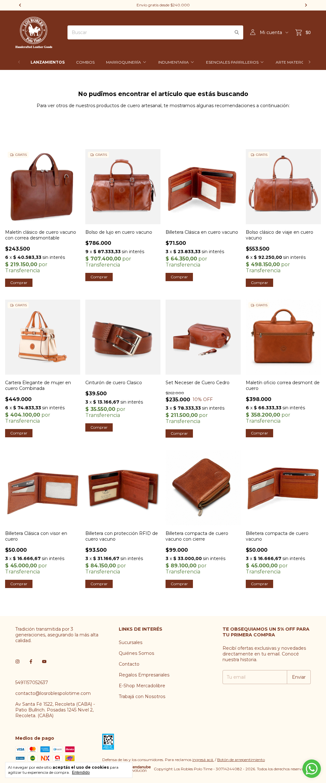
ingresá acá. (203, 759)
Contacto (129, 664)
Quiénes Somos (136, 653)
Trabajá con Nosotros (142, 696)
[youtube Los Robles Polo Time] (44, 661)
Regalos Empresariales (144, 675)
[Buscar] (236, 32)
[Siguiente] (309, 62)
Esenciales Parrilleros (232, 62)
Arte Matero (290, 62)
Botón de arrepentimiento (241, 759)
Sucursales (130, 642)
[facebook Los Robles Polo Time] (31, 661)
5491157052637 (31, 682)
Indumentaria (173, 62)
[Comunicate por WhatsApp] (311, 768)
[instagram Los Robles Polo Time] (17, 661)
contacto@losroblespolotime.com (53, 693)
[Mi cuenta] (253, 32)
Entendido (81, 772)
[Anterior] (19, 62)
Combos (85, 62)
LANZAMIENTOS (48, 62)
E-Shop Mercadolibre (142, 686)
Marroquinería (123, 62)
